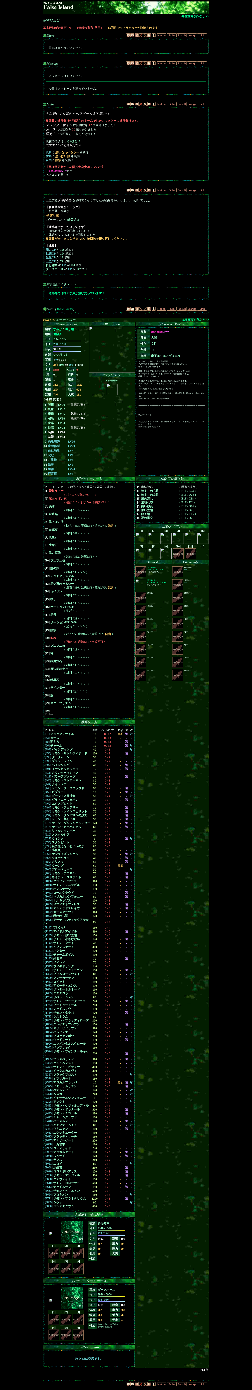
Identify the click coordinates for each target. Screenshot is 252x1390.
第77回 (60, 309)
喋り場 (69, 329)
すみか (57, 329)
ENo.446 (155, 568)
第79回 (69, 309)
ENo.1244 (157, 581)
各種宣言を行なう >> (195, 16)
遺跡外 (57, 334)
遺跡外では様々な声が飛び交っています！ (77, 293)
